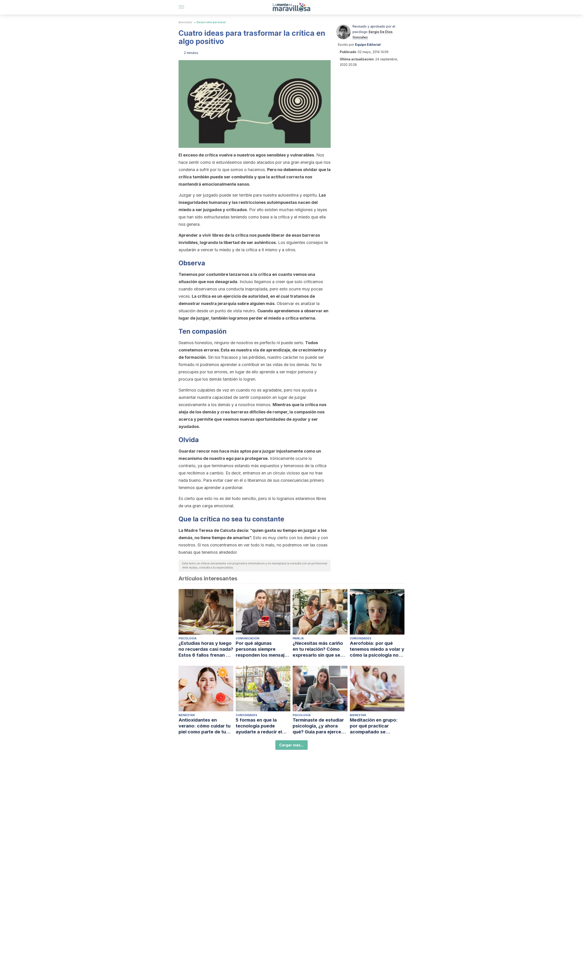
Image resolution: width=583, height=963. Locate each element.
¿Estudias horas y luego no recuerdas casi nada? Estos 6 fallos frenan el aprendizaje (206, 649)
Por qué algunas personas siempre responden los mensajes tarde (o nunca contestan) (263, 649)
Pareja (298, 638)
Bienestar (185, 22)
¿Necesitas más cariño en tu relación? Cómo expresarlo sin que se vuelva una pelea (318, 649)
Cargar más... (291, 745)
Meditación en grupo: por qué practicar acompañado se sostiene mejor (374, 726)
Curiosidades (360, 638)
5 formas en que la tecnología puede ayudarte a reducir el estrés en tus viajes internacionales (259, 726)
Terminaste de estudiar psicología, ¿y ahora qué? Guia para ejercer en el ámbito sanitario (318, 726)
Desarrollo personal (211, 22)
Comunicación (247, 638)
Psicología (188, 638)
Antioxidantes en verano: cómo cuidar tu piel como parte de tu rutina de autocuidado (204, 726)
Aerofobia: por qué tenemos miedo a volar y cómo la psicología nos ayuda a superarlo (377, 649)
